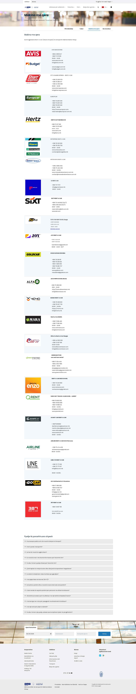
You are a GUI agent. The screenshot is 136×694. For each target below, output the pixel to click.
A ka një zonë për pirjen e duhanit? (37, 607)
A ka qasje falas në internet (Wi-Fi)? (38, 579)
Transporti (52, 664)
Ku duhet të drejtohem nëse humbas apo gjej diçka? (42, 574)
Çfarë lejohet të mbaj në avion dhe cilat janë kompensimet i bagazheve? (49, 569)
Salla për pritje (53, 656)
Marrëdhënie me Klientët (69, 684)
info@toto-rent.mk (55, 229)
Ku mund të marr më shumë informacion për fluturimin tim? (45, 558)
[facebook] (64, 673)
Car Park (51, 653)
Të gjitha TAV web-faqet (103, 2)
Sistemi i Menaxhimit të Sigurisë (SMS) (30, 665)
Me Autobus (107, 29)
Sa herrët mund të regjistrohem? (37, 552)
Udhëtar (27, 2)
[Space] (32, 7)
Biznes (34, 2)
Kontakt (57, 687)
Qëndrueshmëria (29, 661)
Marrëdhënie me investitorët (28, 657)
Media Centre (28, 653)
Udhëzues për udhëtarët (37, 20)
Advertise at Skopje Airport (79, 657)
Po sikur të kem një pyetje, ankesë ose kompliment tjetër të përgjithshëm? (49, 612)
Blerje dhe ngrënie (54, 667)
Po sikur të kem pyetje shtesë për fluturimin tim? (41, 563)
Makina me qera (94, 29)
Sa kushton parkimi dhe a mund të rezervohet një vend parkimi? (46, 585)
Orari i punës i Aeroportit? (34, 547)
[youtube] (72, 673)
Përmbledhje (69, 29)
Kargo (75, 653)
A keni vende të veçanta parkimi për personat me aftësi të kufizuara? (48, 590)
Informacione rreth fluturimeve (54, 660)
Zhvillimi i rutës (78, 661)
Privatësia (58, 684)
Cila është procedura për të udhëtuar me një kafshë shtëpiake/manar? (49, 596)
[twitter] (66, 673)
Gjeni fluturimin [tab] (31, 627)
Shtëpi (26, 20)
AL (105, 7)
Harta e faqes (82, 684)
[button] (98, 7)
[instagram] (68, 673)
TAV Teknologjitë (97, 686)
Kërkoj (104, 634)
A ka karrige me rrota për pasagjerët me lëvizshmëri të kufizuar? (47, 601)
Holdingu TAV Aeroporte (27, 669)
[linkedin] (70, 673)
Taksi (81, 29)
